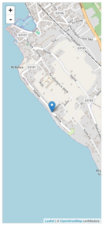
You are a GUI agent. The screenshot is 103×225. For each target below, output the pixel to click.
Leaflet (49, 220)
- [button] (11, 19)
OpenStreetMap (71, 220)
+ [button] (10, 10)
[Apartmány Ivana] (52, 107)
